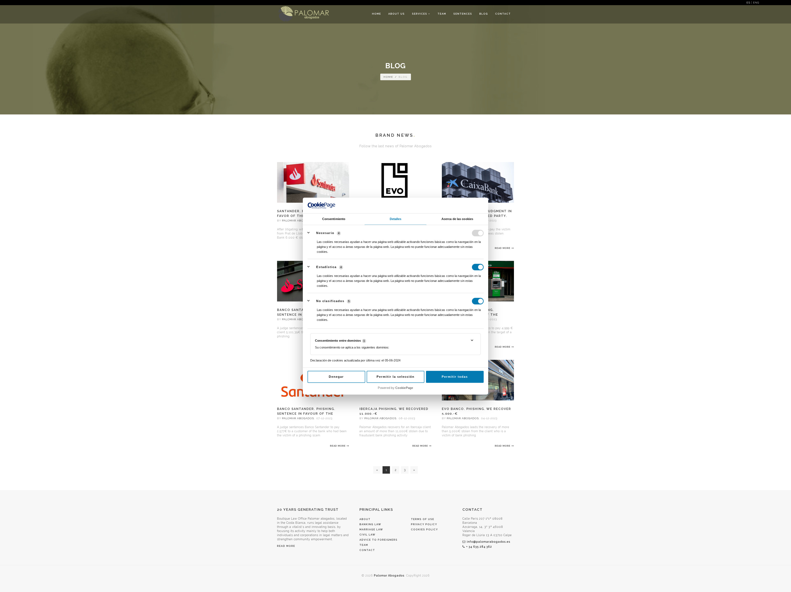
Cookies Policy (424, 529)
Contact (503, 13)
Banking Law (370, 524)
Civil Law (367, 534)
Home (376, 13)
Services (420, 13)
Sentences (462, 13)
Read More (502, 248)
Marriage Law (371, 529)
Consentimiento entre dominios (340, 340)
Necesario (325, 233)
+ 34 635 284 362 (479, 546)
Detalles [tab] (395, 219)
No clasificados (330, 301)
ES (748, 2)
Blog (483, 13)
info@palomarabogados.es (488, 541)
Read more (286, 546)
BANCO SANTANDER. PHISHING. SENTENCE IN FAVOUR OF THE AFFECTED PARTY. (306, 413)
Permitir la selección (395, 377)
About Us (396, 13)
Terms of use (422, 519)
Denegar (336, 377)
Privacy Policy (424, 524)
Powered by (395, 388)
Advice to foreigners (378, 539)
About (365, 519)
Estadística (326, 267)
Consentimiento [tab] (333, 219)
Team (442, 13)
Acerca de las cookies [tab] (457, 219)
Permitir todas (455, 377)
